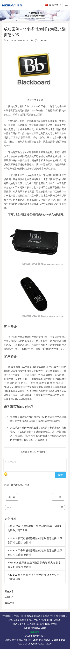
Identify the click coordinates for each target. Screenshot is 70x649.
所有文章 (9, 591)
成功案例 (9, 602)
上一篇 (11, 496)
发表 (60, 474)
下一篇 (58, 496)
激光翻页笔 (17, 484)
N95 (27, 484)
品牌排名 (9, 597)
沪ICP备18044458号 (35, 635)
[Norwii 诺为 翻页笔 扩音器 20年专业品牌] (12, 5)
